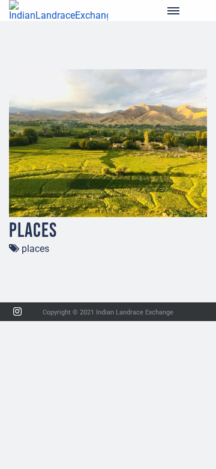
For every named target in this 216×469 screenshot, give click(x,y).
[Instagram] (17, 311)
